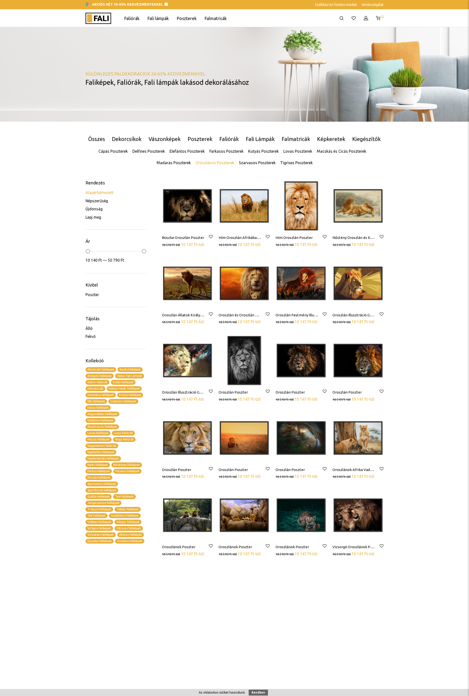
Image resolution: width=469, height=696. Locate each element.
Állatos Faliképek (130, 534)
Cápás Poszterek (113, 151)
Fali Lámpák (260, 139)
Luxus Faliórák (123, 433)
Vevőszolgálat (373, 4)
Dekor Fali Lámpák (129, 375)
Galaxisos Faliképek (123, 401)
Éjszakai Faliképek (99, 541)
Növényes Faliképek (126, 464)
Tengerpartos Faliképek (103, 502)
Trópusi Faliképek (99, 509)
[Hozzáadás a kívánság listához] (210, 237)
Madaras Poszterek (174, 163)
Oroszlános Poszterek (214, 163)
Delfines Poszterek (148, 151)
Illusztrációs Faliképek (102, 426)
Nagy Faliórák (124, 439)
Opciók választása (178, 244)
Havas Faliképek (98, 407)
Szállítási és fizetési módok (336, 4)
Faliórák (131, 18)
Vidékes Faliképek (99, 522)
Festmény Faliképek (100, 394)
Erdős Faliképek (123, 382)
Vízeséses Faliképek (100, 534)
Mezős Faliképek (98, 439)
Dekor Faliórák (97, 382)
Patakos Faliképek (127, 471)
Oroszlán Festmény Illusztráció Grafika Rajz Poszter (319, 315)
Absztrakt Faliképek (100, 369)
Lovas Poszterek (297, 151)
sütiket (224, 692)
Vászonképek (165, 139)
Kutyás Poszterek (263, 151)
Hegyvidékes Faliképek (102, 414)
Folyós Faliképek (130, 394)
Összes (96, 139)
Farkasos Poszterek (226, 151)
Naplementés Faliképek (103, 458)
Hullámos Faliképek (100, 420)
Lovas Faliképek (97, 433)
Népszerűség (96, 201)
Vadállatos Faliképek (125, 515)
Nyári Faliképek (97, 464)
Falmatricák (215, 18)
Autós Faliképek (130, 369)
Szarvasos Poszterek (257, 163)
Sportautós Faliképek (101, 483)
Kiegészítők (366, 139)
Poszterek (187, 18)
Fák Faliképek (96, 401)
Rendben (258, 692)
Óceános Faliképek (129, 541)
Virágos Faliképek (99, 528)
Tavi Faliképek (124, 496)
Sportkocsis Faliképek (101, 490)
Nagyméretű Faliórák (101, 445)
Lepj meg (93, 217)
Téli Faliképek (96, 515)
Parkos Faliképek (98, 471)
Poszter (92, 294)
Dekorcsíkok (127, 139)
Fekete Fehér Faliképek (124, 388)
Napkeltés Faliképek (100, 452)
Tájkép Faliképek (128, 509)
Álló (89, 328)
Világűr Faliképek (128, 522)
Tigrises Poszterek (296, 163)
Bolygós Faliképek (99, 375)
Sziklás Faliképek (98, 496)
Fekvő (90, 336)
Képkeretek (331, 139)
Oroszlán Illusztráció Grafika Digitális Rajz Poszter (374, 315)
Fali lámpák (158, 18)
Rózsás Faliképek (98, 477)
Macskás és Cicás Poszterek (341, 151)
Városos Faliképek (129, 528)
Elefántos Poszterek (187, 151)
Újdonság (94, 209)
